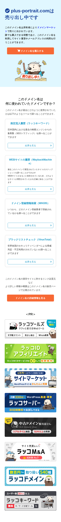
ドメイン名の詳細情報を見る (30, 298)
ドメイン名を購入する (32, 51)
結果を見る (30, 145)
